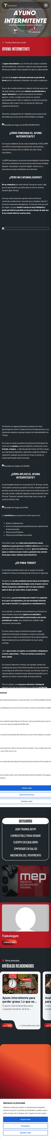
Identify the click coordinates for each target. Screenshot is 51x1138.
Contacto (23, 1070)
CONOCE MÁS (9, 942)
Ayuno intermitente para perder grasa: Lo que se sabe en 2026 (18, 1001)
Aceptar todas (25, 1119)
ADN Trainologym (25, 829)
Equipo (14, 1070)
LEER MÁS (6, 1026)
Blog (7, 1070)
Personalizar (25, 1126)
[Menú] (46, 5)
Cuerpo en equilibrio (25, 842)
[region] (25, 1118)
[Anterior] (5, 1039)
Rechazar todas (25, 1133)
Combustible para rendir (26, 835)
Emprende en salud (25, 848)
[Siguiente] (46, 1039)
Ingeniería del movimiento (25, 855)
